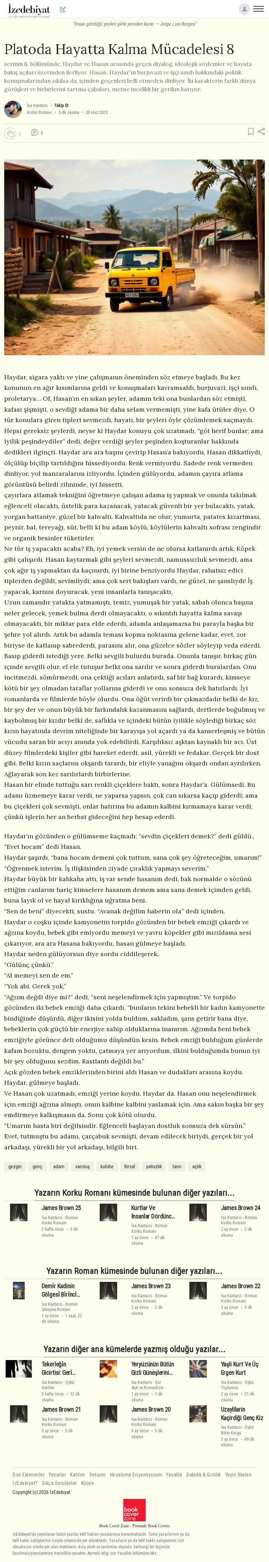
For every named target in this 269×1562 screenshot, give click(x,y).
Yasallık (174, 1475)
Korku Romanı (39, 112)
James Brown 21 (62, 1409)
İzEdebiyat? (25, 1483)
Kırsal (129, 1166)
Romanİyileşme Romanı (60, 1306)
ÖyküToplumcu (237, 1385)
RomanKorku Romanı (60, 1220)
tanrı (177, 1166)
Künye (87, 1483)
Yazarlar (57, 1475)
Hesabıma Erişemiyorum (136, 1475)
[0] (10, 134)
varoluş (82, 1166)
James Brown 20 (151, 1409)
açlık (196, 1166)
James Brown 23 (151, 1286)
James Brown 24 (241, 1207)
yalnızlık (154, 1166)
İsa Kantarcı (37, 105)
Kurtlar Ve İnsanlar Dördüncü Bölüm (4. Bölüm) (153, 1216)
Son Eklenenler (28, 1475)
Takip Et (61, 105)
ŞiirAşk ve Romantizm (147, 1385)
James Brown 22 (241, 1286)
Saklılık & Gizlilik (203, 1475)
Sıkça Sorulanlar (59, 1483)
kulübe (107, 1166)
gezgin (15, 1166)
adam (58, 1166)
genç (37, 1166)
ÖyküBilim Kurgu (237, 1430)
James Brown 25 (62, 1207)
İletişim (97, 1475)
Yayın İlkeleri (238, 1475)
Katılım (77, 1475)
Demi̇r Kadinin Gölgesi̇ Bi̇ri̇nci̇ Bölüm (59, 1294)
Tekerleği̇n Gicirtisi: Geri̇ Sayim (57, 1373)
